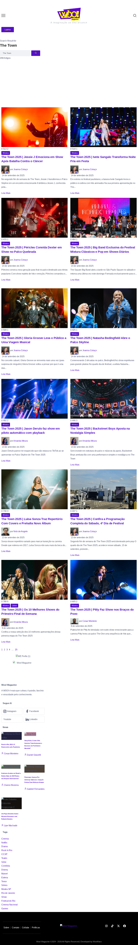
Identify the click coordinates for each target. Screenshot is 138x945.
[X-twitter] (118, 926)
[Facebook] (34, 711)
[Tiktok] (112, 926)
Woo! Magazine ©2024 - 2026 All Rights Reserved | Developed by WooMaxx (69, 941)
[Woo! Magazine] (69, 14)
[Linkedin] (34, 719)
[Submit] (35, 53)
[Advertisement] (69, 80)
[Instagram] (11, 711)
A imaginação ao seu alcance (69, 22)
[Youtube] (11, 719)
